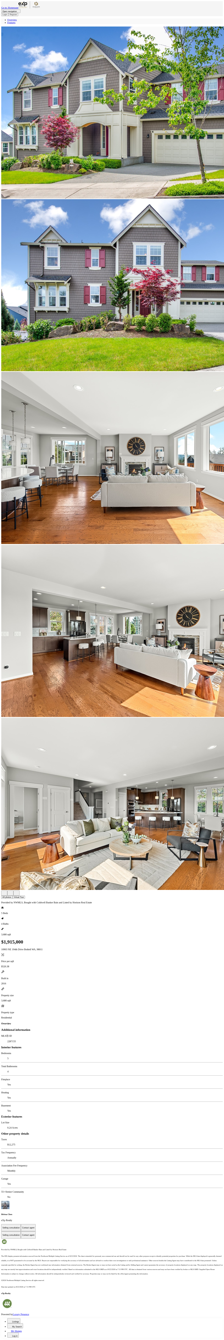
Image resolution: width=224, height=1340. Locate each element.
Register (13, 14)
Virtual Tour (19, 897)
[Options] (4, 893)
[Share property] (16, 893)
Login (4, 14)
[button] (112, 112)
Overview (12, 20)
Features (11, 22)
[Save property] (10, 893)
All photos (6, 897)
